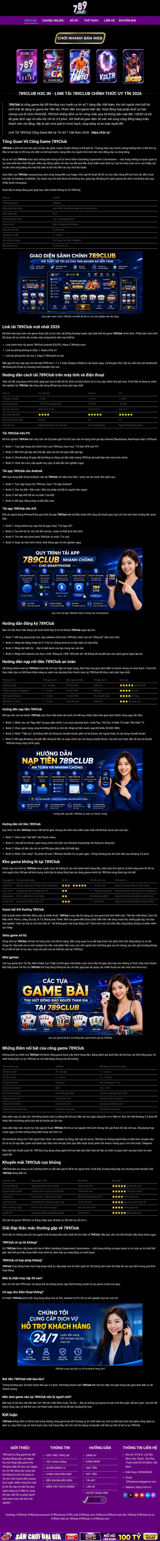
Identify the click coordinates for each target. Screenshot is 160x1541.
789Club (30, 20)
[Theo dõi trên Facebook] (125, 1495)
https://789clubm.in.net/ (50, 355)
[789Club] (80, 8)
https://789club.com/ (74, 344)
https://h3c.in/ (49, 350)
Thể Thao (91, 20)
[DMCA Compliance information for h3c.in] (94, 1499)
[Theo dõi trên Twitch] (153, 1495)
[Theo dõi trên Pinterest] (136, 1495)
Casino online (53, 20)
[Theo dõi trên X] (130, 1495)
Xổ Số (74, 20)
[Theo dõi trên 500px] (147, 1495)
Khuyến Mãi (127, 20)
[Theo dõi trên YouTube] (142, 1495)
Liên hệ (109, 20)
